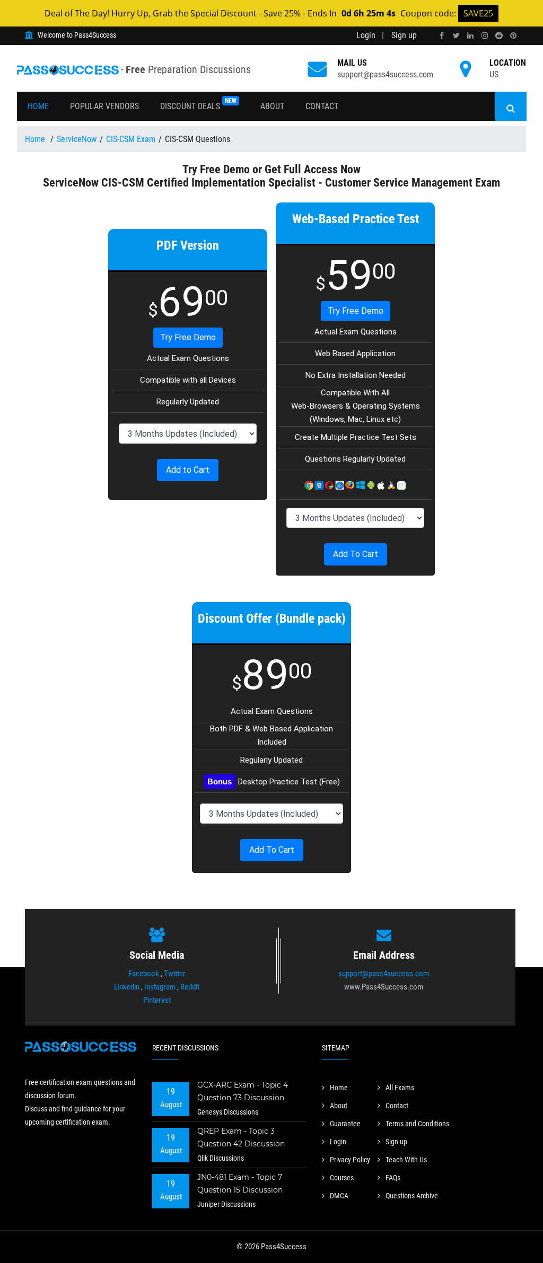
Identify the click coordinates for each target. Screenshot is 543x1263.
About (272, 106)
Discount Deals (198, 104)
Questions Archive (412, 1195)
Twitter (175, 973)
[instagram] (484, 35)
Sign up (404, 35)
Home (38, 106)
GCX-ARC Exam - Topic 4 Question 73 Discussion (242, 1091)
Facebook (143, 973)
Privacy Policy (350, 1159)
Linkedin (126, 987)
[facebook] (441, 35)
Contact (321, 106)
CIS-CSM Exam (130, 139)
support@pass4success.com (385, 74)
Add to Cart (187, 470)
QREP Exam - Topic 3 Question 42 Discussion (241, 1137)
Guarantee (345, 1123)
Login (365, 35)
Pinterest (157, 1000)
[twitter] (456, 35)
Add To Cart (355, 554)
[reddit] (499, 35)
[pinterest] (513, 35)
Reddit (189, 987)
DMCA (339, 1195)
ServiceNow (77, 139)
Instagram (160, 987)
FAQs (393, 1177)
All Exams (400, 1087)
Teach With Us (406, 1159)
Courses (342, 1177)
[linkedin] (470, 35)
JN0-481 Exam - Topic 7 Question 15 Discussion (240, 1183)
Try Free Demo (188, 337)
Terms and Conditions (417, 1123)
